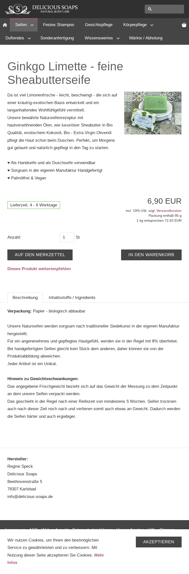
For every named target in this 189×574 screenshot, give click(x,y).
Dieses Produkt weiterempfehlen (39, 268)
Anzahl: (14, 237)
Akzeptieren (158, 542)
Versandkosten (169, 211)
